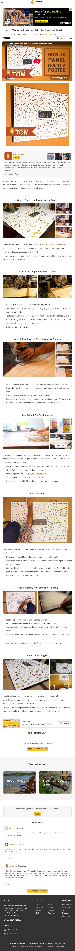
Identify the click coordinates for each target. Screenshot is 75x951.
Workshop (39, 907)
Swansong (13, 844)
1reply (8, 884)
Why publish (66, 904)
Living (19, 34)
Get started (66, 907)
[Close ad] (70, 9)
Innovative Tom (12, 174)
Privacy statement (46, 944)
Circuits (38, 904)
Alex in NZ (12, 828)
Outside (51, 910)
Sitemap (65, 913)
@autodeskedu (11, 934)
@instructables (11, 930)
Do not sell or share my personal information (28, 947)
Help (63, 910)
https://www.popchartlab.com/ (57, 244)
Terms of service (32, 944)
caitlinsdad (13, 866)
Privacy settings (59, 944)
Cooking (51, 904)
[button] (2, 2)
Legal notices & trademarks (54, 947)
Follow (16, 158)
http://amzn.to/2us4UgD (37, 474)
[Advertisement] (37, 17)
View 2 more (61, 446)
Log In (37, 814)
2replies (8, 858)
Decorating (27, 34)
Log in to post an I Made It (37, 749)
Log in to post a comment (37, 891)
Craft (37, 913)
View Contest (64, 723)
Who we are (66, 916)
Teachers (51, 913)
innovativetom (10, 34)
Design (38, 910)
